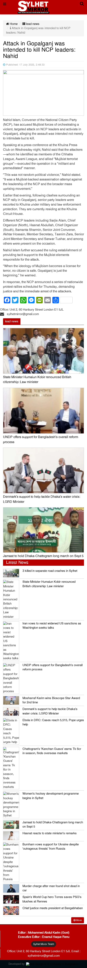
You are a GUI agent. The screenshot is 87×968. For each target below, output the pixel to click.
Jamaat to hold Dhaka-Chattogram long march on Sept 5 (43, 556)
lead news (32, 24)
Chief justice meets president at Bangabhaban (52, 908)
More (78, 920)
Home (13, 24)
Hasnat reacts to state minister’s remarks (49, 833)
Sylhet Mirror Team (43, 944)
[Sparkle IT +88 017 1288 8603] (52, 963)
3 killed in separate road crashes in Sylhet (49, 571)
